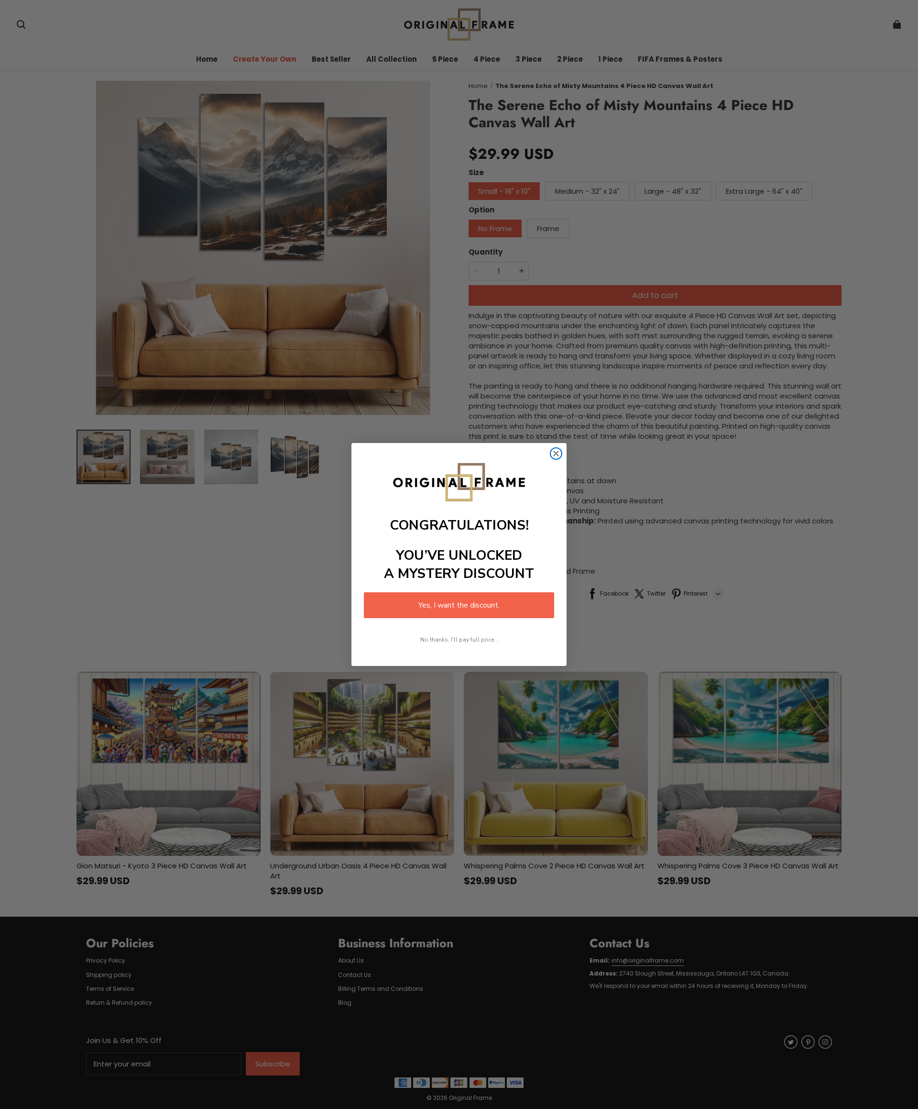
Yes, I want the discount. (459, 605)
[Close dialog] (556, 453)
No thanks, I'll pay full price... (459, 639)
